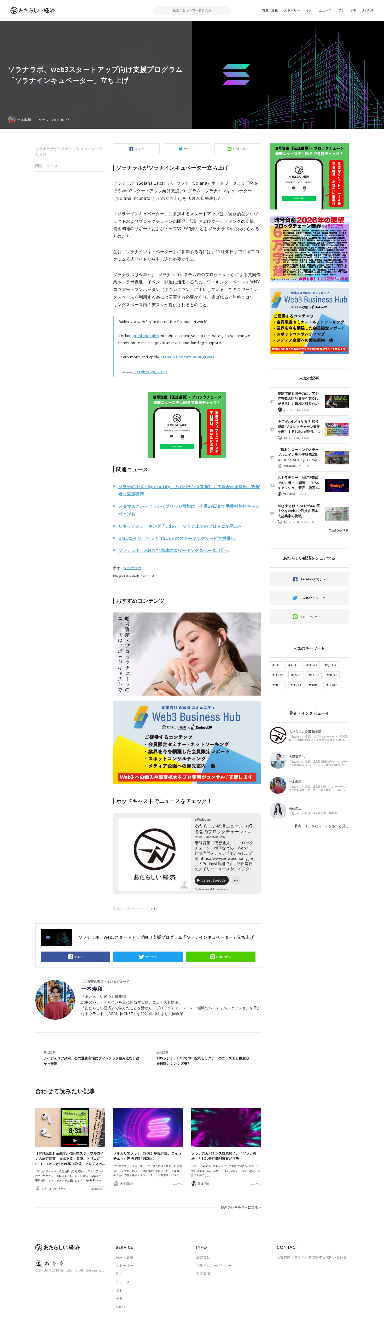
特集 (306, 410)
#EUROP (332, 685)
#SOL (154, 909)
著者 (353, 10)
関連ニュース (46, 165)
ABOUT (368, 10)
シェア (139, 149)
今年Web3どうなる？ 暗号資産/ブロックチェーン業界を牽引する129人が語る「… (299, 426)
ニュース (325, 10)
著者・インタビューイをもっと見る (321, 826)
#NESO (332, 675)
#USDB (295, 685)
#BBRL (313, 685)
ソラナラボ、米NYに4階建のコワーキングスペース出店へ (173, 550)
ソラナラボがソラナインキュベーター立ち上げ (69, 151)
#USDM (277, 675)
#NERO (311, 665)
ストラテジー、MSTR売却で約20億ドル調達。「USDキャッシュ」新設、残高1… (299, 482)
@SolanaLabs (145, 335)
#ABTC (293, 665)
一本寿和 (92, 989)
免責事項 (203, 1273)
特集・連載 (270, 10)
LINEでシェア (311, 616)
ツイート (190, 149)
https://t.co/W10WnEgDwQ (187, 356)
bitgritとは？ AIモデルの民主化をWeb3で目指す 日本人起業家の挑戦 (299, 510)
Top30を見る (339, 530)
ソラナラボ (132, 567)
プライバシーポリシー (213, 1265)
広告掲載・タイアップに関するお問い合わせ (312, 1257)
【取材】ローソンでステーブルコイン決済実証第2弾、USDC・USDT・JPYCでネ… (299, 454)
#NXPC (277, 685)
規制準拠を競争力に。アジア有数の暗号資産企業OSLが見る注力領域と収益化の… (299, 398)
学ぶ (309, 10)
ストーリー (292, 10)
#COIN (314, 675)
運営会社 (203, 1257)
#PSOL (296, 675)
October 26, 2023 (150, 371)
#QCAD (330, 665)
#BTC (276, 665)
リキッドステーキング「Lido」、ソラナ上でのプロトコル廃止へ (180, 526)
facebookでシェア (315, 579)
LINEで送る (241, 149)
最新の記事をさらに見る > (241, 1207)
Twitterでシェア (313, 598)
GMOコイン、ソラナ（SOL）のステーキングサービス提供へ (176, 538)
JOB (341, 10)
